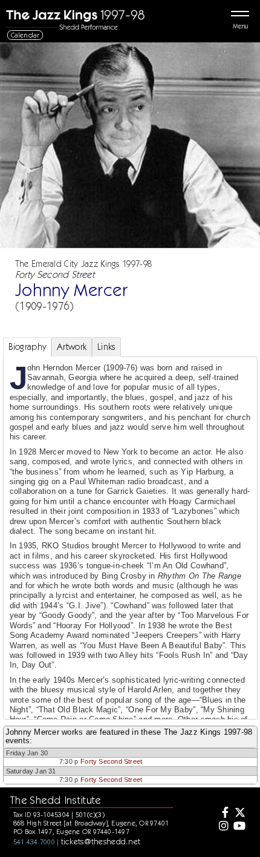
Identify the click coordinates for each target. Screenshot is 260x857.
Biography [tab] (27, 347)
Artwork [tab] (71, 347)
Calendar (25, 35)
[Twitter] (239, 813)
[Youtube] (239, 826)
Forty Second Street (111, 761)
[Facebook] (222, 813)
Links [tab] (106, 347)
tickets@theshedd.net (101, 841)
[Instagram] (222, 826)
